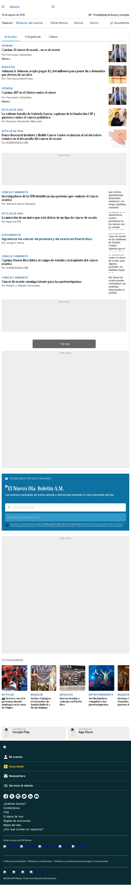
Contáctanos (11, 808)
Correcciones (101, 861)
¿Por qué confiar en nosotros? (23, 829)
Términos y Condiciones (71, 524)
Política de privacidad (14, 861)
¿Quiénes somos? (14, 803)
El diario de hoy (13, 816)
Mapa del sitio (12, 825)
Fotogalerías (12, 660)
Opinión (94, 22)
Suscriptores (121, 22)
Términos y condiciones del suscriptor (73, 861)
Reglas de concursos (17, 820)
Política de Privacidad (51, 524)
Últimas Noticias (59, 22)
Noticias (78, 22)
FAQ (6, 812)
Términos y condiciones (39, 861)
